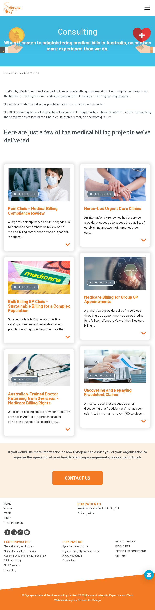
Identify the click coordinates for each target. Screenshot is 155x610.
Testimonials (13, 522)
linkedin (14, 532)
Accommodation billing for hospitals (25, 555)
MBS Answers (12, 565)
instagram (20, 532)
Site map (121, 555)
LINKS (8, 518)
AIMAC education (72, 555)
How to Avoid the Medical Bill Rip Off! (98, 508)
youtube (27, 532)
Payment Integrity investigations (80, 551)
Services (19, 72)
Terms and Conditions (130, 551)
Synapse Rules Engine (75, 546)
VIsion (8, 508)
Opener (147, 8)
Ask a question (86, 513)
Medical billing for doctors (19, 546)
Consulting (10, 570)
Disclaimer (122, 546)
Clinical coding (12, 560)
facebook (7, 532)
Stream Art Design (89, 600)
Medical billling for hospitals (20, 551)
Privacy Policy (125, 541)
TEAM (7, 513)
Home (7, 72)
